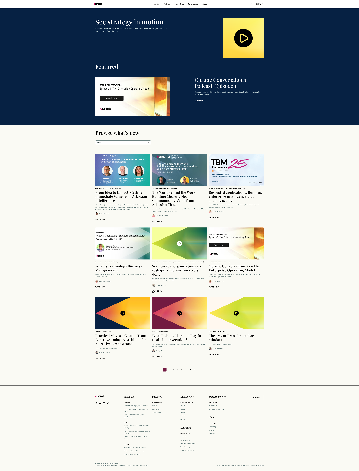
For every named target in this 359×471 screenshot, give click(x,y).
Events (182, 416)
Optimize (127, 403)
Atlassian (155, 406)
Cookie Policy (245, 465)
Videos (182, 412)
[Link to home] (97, 4)
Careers (211, 430)
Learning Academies (187, 450)
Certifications (185, 440)
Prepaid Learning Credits (188, 443)
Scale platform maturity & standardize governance (137, 432)
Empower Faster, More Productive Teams (135, 438)
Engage (126, 444)
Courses (183, 437)
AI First (182, 419)
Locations (212, 433)
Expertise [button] (156, 4)
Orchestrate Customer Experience (135, 447)
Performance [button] (193, 4)
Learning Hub (185, 434)
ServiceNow (156, 409)
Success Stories (217, 396)
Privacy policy (235, 465)
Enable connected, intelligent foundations (134, 416)
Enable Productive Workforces (134, 451)
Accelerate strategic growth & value (136, 406)
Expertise (129, 396)
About (212, 417)
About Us (212, 424)
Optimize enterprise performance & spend (136, 410)
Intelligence (187, 396)
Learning (185, 427)
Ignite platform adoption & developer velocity (136, 427)
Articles (183, 406)
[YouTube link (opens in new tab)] (100, 403)
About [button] (204, 4)
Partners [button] (167, 4)
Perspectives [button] (179, 4)
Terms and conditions (223, 465)
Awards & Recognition (216, 409)
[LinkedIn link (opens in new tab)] (104, 403)
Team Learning (185, 447)
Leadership (212, 427)
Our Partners (157, 403)
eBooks (182, 409)
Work (126, 422)
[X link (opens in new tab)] (108, 403)
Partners (157, 396)
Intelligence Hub (186, 403)
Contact (259, 4)
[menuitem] (260, 4)
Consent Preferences (257, 465)
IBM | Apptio (156, 412)
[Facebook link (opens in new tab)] (96, 403)
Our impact (213, 403)
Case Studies (213, 406)
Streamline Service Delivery (133, 454)
